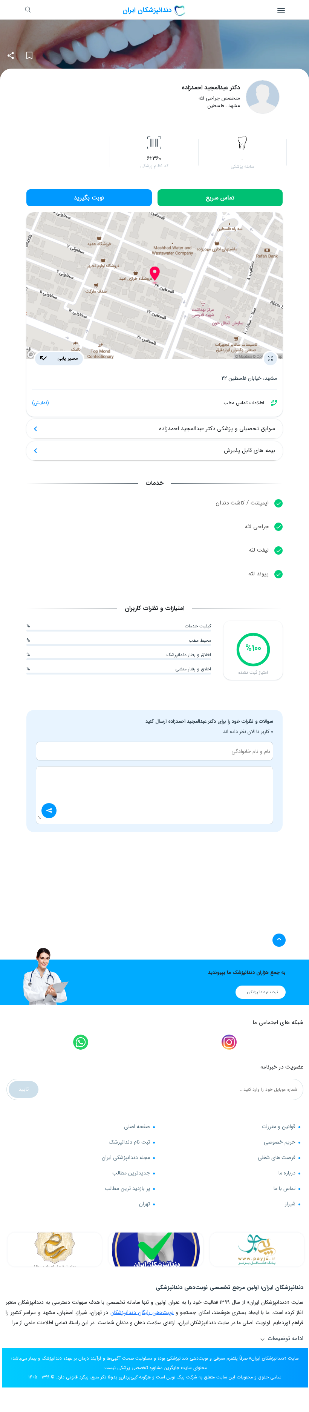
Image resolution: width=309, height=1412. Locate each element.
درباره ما (286, 1173)
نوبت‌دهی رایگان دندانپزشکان (142, 1312)
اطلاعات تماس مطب (148, 403)
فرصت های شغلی (276, 1157)
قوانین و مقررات (278, 1126)
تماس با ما (284, 1188)
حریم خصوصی (279, 1142)
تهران (144, 1204)
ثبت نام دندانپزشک (129, 1142)
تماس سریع (220, 197)
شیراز (290, 1204)
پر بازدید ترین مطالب (127, 1188)
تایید (23, 1089)
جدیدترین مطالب (131, 1173)
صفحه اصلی (137, 1126)
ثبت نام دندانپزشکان (262, 992)
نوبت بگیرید (89, 197)
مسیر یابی (67, 358)
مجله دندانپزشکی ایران (126, 1157)
